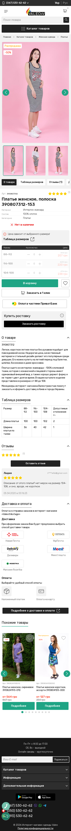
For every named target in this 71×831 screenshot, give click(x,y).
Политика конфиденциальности (35, 828)
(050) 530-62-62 (20, 811)
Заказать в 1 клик (38, 292)
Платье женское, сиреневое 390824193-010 (18, 689)
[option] (13, 161)
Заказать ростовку (34, 323)
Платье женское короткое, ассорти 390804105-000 (51, 689)
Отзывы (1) (55, 182)
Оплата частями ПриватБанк (37, 303)
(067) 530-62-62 (19, 805)
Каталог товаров (38, 28)
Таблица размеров (31, 182)
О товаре (9, 182)
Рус (65, 2)
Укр (57, 2)
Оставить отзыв (35, 463)
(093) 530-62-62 (20, 816)
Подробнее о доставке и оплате (33, 610)
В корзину (30, 283)
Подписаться (60, 759)
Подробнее (18, 705)
